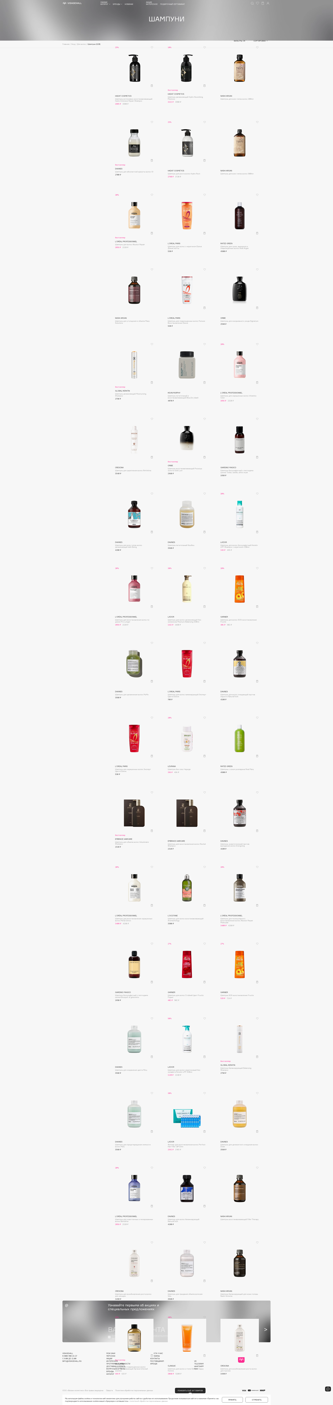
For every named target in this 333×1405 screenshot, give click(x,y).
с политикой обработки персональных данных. (148, 1401)
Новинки (129, 4)
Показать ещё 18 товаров (190, 1391)
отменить (257, 1400)
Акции (149, 2)
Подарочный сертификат (172, 4)
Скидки (103, 2)
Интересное (152, 4)
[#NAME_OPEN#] (328, 1389)
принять (232, 1400)
